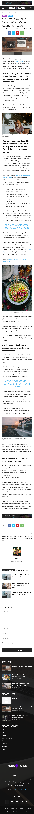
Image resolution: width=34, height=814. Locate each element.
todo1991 (5, 28)
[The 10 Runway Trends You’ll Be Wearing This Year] (6, 594)
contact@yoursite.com (20, 789)
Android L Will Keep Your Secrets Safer (25, 537)
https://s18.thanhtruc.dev (17, 561)
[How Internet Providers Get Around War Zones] (6, 577)
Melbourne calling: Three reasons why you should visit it (9, 538)
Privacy (12, 808)
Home (3, 12)
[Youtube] (27, 802)
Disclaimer (6, 808)
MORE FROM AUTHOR (22, 570)
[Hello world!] (6, 700)
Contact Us (28, 808)
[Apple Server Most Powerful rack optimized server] (6, 668)
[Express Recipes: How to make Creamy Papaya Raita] (6, 677)
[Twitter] (12, 802)
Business (15, 12)
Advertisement (19, 808)
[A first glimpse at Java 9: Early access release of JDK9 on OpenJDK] (6, 586)
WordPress (19, 61)
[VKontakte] (22, 802)
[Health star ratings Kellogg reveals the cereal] (6, 718)
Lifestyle (9, 12)
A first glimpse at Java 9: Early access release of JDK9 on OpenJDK (20, 586)
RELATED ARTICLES (8, 570)
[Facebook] (7, 802)
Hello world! (16, 698)
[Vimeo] (17, 802)
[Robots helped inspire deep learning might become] (6, 686)
